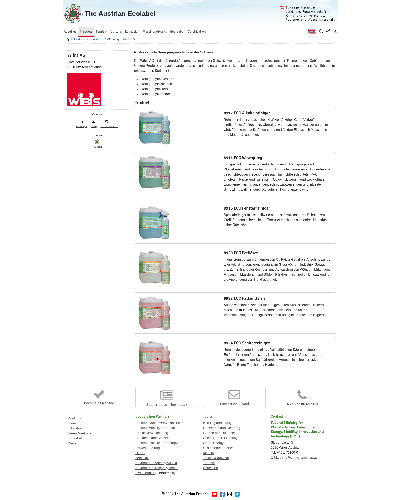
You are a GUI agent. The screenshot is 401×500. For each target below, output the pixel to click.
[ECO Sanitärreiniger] (154, 357)
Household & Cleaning (104, 39)
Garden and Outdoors (219, 433)
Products (79, 39)
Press (72, 443)
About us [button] (70, 31)
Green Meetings (79, 433)
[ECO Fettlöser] (154, 267)
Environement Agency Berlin (156, 468)
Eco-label (75, 438)
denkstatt (142, 458)
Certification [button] (197, 31)
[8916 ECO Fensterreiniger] (154, 223)
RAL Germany (145, 473)
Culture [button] (116, 31)
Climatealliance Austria (152, 438)
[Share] (328, 31)
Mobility (208, 453)
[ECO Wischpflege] (154, 172)
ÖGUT (140, 453)
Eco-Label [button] (177, 31)
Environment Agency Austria (156, 463)
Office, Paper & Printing (220, 438)
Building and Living (217, 423)
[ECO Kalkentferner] (154, 313)
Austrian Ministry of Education (157, 428)
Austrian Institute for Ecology (156, 443)
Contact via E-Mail (234, 404)
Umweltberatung (147, 448)
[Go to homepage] (67, 40)
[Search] (321, 31)
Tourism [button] (101, 31)
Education (75, 428)
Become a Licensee (99, 403)
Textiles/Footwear (216, 458)
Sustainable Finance (218, 448)
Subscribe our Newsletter (166, 404)
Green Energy (213, 443)
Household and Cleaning (221, 428)
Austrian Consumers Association (159, 423)
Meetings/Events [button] (155, 31)
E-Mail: (276, 457)
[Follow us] (229, 494)
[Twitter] (237, 494)
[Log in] (335, 31)
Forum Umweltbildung (151, 433)
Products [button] (86, 31)
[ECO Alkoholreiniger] (154, 127)
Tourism (73, 423)
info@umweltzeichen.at (299, 457)
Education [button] (132, 31)
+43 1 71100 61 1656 (302, 404)
